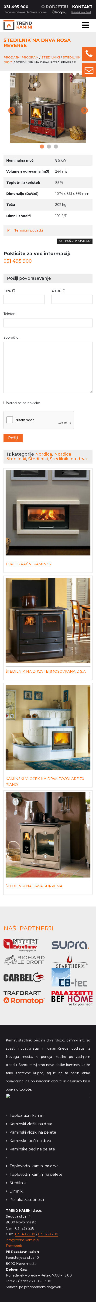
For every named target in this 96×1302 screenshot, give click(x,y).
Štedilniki (50, 57)
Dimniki (16, 1191)
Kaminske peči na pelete (32, 1149)
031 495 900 (15, 6)
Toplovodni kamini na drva (34, 1166)
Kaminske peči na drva (30, 1141)
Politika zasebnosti (27, 1199)
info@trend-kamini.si (22, 1240)
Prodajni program (20, 57)
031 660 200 (48, 1234)
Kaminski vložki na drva (31, 1124)
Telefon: (9, 314)
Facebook (14, 1246)
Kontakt (82, 6)
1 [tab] (41, 147)
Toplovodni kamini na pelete (36, 1174)
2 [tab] (48, 147)
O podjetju (54, 6)
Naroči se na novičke (23, 403)
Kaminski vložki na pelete (33, 1132)
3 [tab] (55, 147)
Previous (11, 111)
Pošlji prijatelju (78, 241)
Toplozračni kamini (27, 1115)
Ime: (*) (9, 290)
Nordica (43, 454)
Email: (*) (58, 290)
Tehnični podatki (28, 230)
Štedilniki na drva (68, 458)
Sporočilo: (11, 337)
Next (84, 111)
